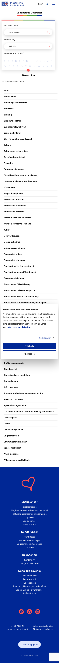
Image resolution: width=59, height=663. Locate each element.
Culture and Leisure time (16, 151)
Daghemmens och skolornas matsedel (29, 510)
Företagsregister (29, 506)
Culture (7, 145)
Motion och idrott (12, 241)
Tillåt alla (29, 346)
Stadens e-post (29, 524)
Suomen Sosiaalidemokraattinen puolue (23, 393)
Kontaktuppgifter (30, 644)
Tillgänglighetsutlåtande (43, 629)
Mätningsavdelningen (14, 248)
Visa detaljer (44, 338)
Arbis (6, 90)
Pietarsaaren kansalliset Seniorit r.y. (21, 296)
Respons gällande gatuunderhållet (29, 586)
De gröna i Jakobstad (14, 157)
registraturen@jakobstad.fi (17, 629)
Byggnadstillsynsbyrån (15, 126)
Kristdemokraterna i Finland (17, 223)
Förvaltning (9, 187)
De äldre (30, 547)
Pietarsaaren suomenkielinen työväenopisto (25, 302)
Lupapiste (29, 517)
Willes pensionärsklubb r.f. (17, 459)
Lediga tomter (29, 520)
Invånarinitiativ (29, 575)
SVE (40, 3)
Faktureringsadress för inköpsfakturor (29, 513)
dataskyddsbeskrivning (19, 327)
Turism (7, 423)
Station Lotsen (11, 381)
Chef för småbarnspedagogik (18, 139)
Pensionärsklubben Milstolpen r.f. (20, 272)
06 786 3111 (19, 626)
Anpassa (28, 353)
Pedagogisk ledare (13, 254)
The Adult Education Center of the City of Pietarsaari (29, 411)
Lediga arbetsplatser (29, 563)
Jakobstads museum (14, 199)
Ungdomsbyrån (11, 435)
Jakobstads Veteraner (14, 211)
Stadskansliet (10, 369)
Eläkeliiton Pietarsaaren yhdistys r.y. (21, 175)
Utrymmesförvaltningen (15, 441)
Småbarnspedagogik (14, 363)
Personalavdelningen (14, 278)
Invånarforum (29, 593)
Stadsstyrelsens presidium (17, 375)
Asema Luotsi (10, 96)
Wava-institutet (11, 453)
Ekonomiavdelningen (14, 169)
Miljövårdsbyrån (11, 235)
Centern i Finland (12, 132)
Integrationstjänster (13, 193)
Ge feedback (29, 582)
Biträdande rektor (12, 120)
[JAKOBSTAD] (13, 4)
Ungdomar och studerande (29, 543)
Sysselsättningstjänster (15, 405)
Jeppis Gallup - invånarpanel (29, 589)
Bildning (8, 114)
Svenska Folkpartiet (13, 399)
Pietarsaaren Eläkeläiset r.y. (17, 284)
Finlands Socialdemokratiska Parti (20, 181)
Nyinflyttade (29, 536)
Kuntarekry (29, 559)
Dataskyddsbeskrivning (43, 626)
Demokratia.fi (29, 579)
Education (8, 163)
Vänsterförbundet (12, 447)
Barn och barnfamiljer (29, 540)
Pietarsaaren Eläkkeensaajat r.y (19, 290)
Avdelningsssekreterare (15, 102)
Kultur (6, 229)
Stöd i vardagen (11, 387)
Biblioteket (9, 108)
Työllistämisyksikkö (13, 429)
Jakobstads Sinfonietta (15, 205)
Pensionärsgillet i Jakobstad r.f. (19, 266)
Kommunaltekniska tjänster (17, 217)
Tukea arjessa (10, 417)
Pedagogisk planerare (14, 260)
